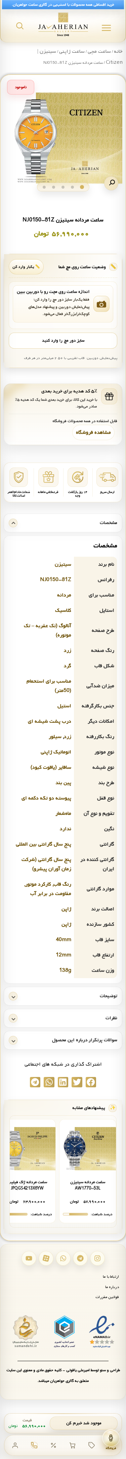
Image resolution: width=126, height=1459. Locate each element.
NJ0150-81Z (55, 580)
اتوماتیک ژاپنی (56, 752)
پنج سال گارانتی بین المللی (43, 844)
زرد (67, 651)
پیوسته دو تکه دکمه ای (46, 798)
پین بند (63, 783)
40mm (63, 940)
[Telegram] (80, 1258)
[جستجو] (19, 25)
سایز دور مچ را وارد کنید (63, 340)
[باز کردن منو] (106, 28)
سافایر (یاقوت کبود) (51, 767)
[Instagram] (97, 1258)
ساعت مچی (99, 51)
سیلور (55, 737)
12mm (63, 955)
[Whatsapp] (63, 1258)
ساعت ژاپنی (72, 51)
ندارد (65, 829)
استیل (64, 706)
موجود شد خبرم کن (83, 1423)
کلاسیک (63, 610)
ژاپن (66, 909)
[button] (111, 183)
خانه (118, 51)
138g (65, 970)
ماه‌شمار (63, 813)
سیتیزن (63, 564)
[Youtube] (29, 1258)
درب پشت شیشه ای (49, 721)
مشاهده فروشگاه (93, 432)
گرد (67, 666)
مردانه (64, 595)
